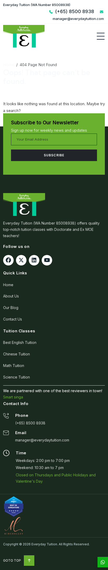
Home (8, 64)
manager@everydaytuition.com (42, 440)
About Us (11, 296)
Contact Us (12, 319)
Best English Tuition (19, 342)
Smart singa (13, 397)
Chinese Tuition (16, 354)
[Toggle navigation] (100, 36)
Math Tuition (13, 365)
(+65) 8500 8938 (30, 423)
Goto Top (12, 560)
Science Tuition (16, 377)
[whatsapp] (103, 562)
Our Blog (10, 307)
